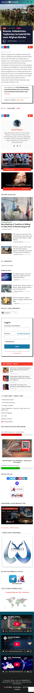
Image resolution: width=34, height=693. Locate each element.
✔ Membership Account (7, 399)
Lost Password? (17, 353)
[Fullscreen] (30, 631)
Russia (18, 28)
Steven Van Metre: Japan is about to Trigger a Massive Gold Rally (22, 299)
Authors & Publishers (6, 413)
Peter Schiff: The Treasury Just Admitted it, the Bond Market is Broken (20, 385)
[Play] (3, 631)
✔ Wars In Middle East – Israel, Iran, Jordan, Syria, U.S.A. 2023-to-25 (15, 409)
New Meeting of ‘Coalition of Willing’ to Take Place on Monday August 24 (16, 225)
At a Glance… (17, 687)
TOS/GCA (17, 689)
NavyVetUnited (12, 41)
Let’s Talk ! (4, 416)
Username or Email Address (12, 326)
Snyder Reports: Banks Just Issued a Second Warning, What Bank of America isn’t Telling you (20, 378)
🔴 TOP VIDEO (8, 687)
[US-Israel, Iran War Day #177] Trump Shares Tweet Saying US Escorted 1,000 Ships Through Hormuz (22, 236)
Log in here (20, 100)
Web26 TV (17, 279)
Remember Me (9, 341)
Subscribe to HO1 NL (6, 419)
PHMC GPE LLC (26, 680)
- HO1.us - (12, 680)
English (7, 313)
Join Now (7, 94)
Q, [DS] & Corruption (6, 222)
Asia (4, 28)
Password (7, 333)
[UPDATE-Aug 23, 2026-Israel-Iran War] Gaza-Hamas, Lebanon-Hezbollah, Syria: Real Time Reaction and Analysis (22, 249)
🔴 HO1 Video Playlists (7, 421)
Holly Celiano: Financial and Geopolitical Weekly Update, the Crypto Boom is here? (20, 369)
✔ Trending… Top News (7, 405)
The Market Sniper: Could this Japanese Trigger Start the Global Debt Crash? (22, 275)
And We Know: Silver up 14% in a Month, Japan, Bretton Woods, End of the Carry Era (23, 287)
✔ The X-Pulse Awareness (8, 402)
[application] (17, 624)
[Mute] (28, 631)
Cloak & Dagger (11, 28)
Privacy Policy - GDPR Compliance (10, 528)
